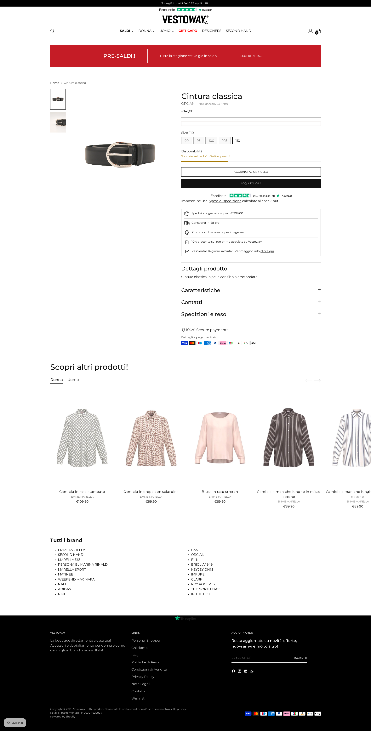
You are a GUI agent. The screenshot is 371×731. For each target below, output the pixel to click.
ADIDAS (64, 589)
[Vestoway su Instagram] (240, 672)
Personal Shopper (146, 640)
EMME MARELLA (71, 550)
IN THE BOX (200, 594)
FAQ (134, 655)
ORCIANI (188, 103)
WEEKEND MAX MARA (76, 579)
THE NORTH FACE (205, 589)
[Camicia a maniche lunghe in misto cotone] (289, 438)
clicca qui (267, 251)
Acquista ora (251, 183)
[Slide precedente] (308, 381)
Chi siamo (139, 648)
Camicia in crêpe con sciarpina (151, 492)
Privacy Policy (142, 677)
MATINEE (65, 574)
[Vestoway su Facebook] (233, 672)
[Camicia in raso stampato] (82, 438)
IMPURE (197, 574)
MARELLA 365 (69, 560)
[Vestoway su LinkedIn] (246, 672)
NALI (62, 584)
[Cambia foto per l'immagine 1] (58, 99)
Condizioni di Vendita (149, 669)
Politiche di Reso (145, 662)
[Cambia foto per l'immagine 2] (58, 122)
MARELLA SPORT (72, 569)
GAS (194, 550)
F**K (194, 560)
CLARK (196, 579)
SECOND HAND (70, 555)
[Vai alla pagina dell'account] (310, 31)
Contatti (138, 691)
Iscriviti (300, 657)
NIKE (62, 594)
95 (199, 141)
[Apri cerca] (52, 31)
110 (238, 141)
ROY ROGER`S (203, 584)
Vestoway (79, 709)
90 (187, 141)
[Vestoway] (185, 19)
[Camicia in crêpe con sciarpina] (151, 438)
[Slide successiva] (317, 380)
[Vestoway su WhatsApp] (252, 672)
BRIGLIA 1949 (202, 564)
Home (54, 83)
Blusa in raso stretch (220, 492)
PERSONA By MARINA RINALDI (83, 564)
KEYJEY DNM (202, 569)
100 (211, 141)
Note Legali (140, 684)
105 (224, 141)
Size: (187, 133)
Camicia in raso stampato (82, 492)
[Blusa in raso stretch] (220, 438)
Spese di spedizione (225, 201)
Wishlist (138, 698)
